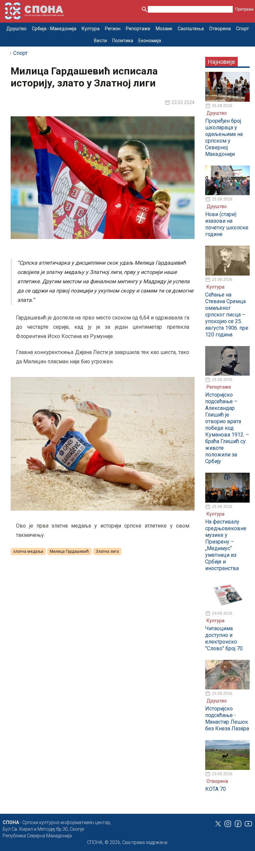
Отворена (220, 28)
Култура (91, 28)
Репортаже (138, 28)
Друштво (16, 28)
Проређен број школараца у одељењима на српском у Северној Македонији (224, 137)
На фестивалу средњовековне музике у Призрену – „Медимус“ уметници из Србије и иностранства (225, 545)
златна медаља (28, 551)
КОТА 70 (215, 789)
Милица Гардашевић (69, 551)
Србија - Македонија (54, 28)
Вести (100, 40)
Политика (122, 40)
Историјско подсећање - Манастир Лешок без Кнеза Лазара (227, 718)
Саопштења (191, 28)
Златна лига (107, 551)
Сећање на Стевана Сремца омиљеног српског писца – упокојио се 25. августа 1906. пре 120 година (226, 315)
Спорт (242, 28)
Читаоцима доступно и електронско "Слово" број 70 (224, 638)
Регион (113, 28)
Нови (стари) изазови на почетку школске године (226, 224)
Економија (149, 40)
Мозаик (164, 28)
